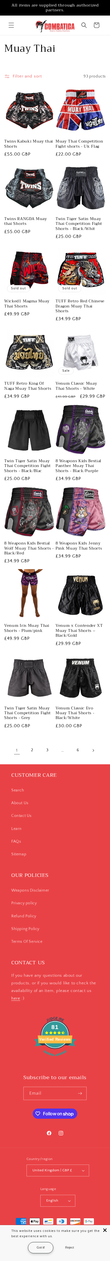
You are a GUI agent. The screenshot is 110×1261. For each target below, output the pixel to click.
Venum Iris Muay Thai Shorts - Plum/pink (26, 628)
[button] (11, 25)
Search (17, 790)
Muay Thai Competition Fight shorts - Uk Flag (79, 144)
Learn (16, 829)
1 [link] (17, 750)
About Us (19, 803)
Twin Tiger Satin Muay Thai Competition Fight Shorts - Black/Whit (79, 223)
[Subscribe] (80, 1093)
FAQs (16, 841)
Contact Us (21, 816)
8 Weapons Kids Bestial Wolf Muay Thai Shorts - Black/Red (29, 548)
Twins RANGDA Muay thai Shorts (25, 221)
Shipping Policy (25, 929)
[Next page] (93, 750)
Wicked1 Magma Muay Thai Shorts (26, 304)
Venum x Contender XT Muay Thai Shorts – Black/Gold (79, 630)
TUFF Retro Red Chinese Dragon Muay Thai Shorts (80, 306)
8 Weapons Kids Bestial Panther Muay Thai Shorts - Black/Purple (78, 466)
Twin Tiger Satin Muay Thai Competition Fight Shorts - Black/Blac (27, 466)
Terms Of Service (27, 941)
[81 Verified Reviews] (55, 1059)
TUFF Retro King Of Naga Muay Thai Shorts (27, 386)
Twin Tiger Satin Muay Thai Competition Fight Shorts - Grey (27, 713)
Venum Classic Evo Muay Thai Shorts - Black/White (75, 713)
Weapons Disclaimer (30, 890)
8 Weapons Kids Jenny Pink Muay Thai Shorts (79, 546)
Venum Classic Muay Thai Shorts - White (76, 386)
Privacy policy (24, 903)
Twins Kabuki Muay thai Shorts (28, 144)
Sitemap (18, 854)
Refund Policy (23, 916)
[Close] (105, 1230)
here (15, 998)
